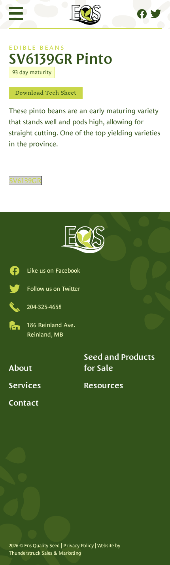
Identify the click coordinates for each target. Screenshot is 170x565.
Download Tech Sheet (45, 93)
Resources (103, 385)
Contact (24, 402)
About (20, 368)
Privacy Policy (78, 545)
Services (25, 385)
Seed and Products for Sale (119, 362)
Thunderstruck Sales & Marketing (45, 553)
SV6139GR (25, 180)
